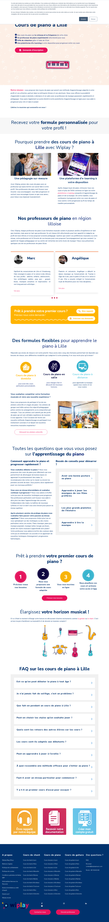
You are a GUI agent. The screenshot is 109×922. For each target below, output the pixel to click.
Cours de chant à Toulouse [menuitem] (31, 886)
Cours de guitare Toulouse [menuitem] (73, 886)
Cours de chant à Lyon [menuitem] (29, 860)
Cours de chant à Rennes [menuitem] (30, 875)
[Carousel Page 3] (56, 297)
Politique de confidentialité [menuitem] (10, 867)
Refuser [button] (93, 19)
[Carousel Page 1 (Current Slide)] (52, 297)
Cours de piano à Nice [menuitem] (50, 890)
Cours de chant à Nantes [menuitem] (30, 879)
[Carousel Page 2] (54, 297)
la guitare (81, 618)
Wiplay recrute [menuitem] (6, 898)
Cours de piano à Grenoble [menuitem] (52, 894)
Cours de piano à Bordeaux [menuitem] (52, 882)
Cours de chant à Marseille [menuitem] (31, 871)
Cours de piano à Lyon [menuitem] (50, 860)
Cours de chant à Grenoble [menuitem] (31, 894)
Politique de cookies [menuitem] (8, 871)
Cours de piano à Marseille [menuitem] (52, 871)
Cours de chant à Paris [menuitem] (30, 864)
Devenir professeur (68, 912)
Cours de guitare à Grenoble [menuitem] (73, 894)
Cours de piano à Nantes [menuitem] (51, 879)
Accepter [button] (83, 19)
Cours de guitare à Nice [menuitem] (72, 890)
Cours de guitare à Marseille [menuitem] (73, 871)
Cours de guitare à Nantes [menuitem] (72, 879)
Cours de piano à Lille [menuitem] (50, 867)
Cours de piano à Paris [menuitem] (51, 864)
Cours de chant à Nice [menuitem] (29, 890)
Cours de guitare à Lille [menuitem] (72, 867)
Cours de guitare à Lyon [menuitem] (72, 860)
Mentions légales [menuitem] (7, 864)
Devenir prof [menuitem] (5, 894)
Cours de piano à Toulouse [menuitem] (52, 886)
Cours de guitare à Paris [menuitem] (72, 864)
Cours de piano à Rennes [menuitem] (51, 875)
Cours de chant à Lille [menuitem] (29, 867)
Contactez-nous (40, 912)
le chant (90, 618)
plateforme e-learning (66, 193)
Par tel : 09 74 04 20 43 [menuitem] (92, 870)
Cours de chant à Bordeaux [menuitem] (31, 882)
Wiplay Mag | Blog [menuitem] (7, 860)
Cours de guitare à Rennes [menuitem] (73, 875)
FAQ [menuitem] (87, 860)
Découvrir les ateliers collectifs (31, 432)
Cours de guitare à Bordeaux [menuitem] (73, 882)
